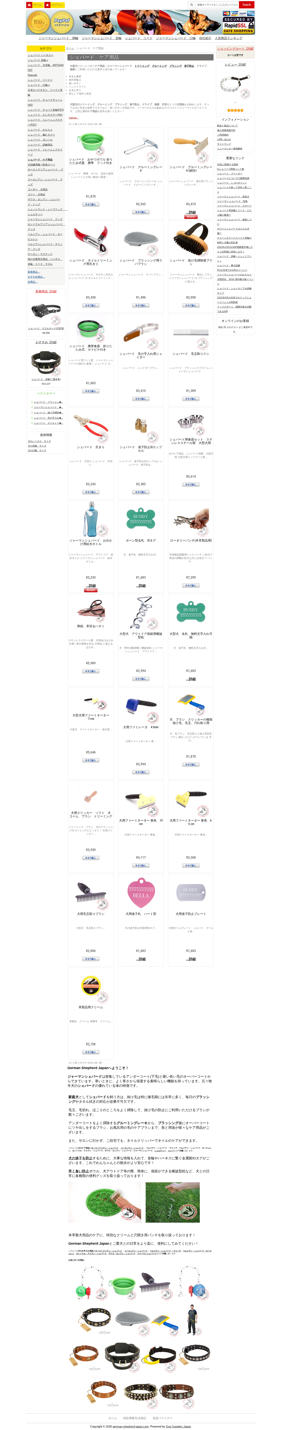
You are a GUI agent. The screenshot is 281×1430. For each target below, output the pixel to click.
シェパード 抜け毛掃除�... (48, 412)
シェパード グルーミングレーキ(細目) (191, 168)
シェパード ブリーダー (229, 173)
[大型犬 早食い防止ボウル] (105, 1222)
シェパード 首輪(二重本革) (46, 379)
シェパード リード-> (40, 80)
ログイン (57, 5)
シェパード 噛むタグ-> (41, 134)
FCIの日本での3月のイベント (232, 270)
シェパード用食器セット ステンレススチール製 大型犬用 (191, 441)
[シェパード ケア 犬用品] (122, 1373)
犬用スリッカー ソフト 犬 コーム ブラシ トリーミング (91, 814)
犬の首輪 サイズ (37, 446)
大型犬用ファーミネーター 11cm (90, 717)
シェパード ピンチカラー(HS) (45, 114)
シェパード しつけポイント (232, 183)
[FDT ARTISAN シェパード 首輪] (191, 1300)
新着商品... (34, 271)
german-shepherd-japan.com (131, 1426)
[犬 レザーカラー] (195, 1373)
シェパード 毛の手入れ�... (48, 418)
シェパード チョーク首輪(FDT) (46, 109)
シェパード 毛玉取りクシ (191, 354)
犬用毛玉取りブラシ (91, 914)
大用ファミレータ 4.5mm (140, 727)
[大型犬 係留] (173, 1222)
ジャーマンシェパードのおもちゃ (234, 274)
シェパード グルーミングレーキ (140, 168)
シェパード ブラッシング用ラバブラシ (140, 262)
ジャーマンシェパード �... (48, 407)
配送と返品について (227, 125)
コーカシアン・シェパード (132, 1148)
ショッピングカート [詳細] (235, 48)
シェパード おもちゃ (40, 129)
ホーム (37, 5)
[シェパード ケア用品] (158, 1373)
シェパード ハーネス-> (40, 55)
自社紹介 (205, 38)
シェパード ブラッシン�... (48, 402)
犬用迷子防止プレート (191, 914)
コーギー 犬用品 (38, 189)
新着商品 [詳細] (46, 291)
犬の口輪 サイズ (37, 450)
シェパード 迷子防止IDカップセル (141, 448)
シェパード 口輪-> (39, 85)
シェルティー (160, 1151)
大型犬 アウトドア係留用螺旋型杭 (140, 635)
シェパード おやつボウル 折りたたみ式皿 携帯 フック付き (91, 161)
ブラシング (175, 65)
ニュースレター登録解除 (229, 148)
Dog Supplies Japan (178, 1426)
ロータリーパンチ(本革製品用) (191, 540)
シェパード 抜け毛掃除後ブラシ (191, 262)
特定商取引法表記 (134, 1418)
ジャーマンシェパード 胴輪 (58, 38)
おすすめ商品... (36, 276)
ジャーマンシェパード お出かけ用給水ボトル (90, 542)
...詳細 (191, 212)
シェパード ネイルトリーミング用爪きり (90, 262)
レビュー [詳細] (235, 64)
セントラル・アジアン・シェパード (91, 1253)
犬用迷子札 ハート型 (141, 914)
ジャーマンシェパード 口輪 (176, 38)
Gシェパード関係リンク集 (230, 169)
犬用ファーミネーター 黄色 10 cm (141, 822)
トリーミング (142, 65)
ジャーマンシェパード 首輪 (102, 38)
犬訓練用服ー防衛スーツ (41, 164)
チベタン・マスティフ (40, 254)
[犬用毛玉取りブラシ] (122, 1300)
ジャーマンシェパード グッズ (45, 219)
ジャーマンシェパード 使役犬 (233, 196)
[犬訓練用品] (191, 1336)
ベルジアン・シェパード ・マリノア (165, 1251)
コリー (171, 1151)
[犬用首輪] (140, 1409)
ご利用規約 (223, 135)
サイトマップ (224, 144)
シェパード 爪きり (91, 447)
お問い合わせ (224, 139)
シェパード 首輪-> (38, 60)
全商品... (32, 281)
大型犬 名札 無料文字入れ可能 (191, 635)
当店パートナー (163, 1418)
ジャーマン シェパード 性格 (232, 201)
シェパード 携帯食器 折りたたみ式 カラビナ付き (90, 347)
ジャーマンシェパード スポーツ (234, 205)
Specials (32, 75)
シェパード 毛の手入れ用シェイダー (140, 355)
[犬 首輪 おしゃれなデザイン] (86, 1373)
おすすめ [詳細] (46, 342)
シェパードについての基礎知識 (233, 178)
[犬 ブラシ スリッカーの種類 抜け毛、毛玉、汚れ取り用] (132, 1336)
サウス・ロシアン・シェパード (122, 1253)
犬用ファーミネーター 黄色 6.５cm (191, 822)
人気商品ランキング (228, 38)
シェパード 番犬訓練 (228, 265)
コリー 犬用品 (36, 194)
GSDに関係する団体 (227, 164)
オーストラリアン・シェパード (104, 1148)
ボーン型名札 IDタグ (141, 540)
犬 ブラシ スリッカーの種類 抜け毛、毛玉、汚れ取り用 (192, 721)
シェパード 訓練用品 (40, 144)
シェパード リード (139, 38)
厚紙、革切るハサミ (91, 626)
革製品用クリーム (91, 1007)
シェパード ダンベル (40, 139)
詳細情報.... (74, 118)
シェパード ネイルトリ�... (48, 423)
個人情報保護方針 (226, 130)
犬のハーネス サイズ (39, 441)
